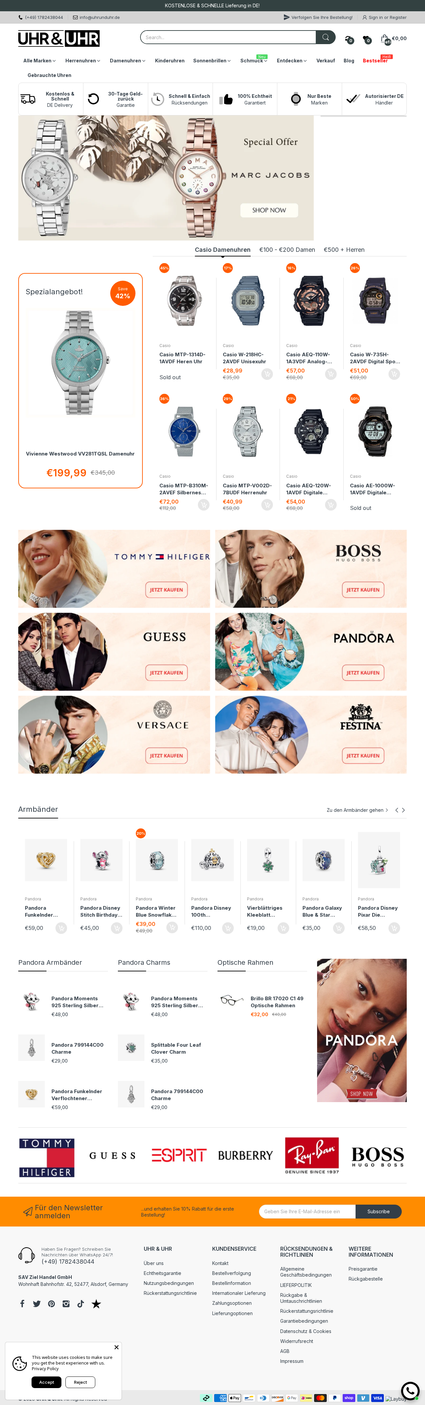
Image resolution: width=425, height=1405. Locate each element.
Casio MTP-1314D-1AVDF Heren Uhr (182, 358)
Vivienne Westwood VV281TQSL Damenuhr (80, 454)
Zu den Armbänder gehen (355, 810)
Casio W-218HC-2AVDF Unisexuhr (244, 358)
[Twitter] (37, 1304)
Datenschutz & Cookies (305, 1331)
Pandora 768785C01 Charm (372, 911)
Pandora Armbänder (50, 962)
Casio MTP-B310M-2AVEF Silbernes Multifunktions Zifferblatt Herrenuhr (183, 489)
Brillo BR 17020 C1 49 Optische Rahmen (277, 1002)
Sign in (376, 17)
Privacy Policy (45, 1368)
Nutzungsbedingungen (169, 1283)
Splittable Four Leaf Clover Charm (176, 1048)
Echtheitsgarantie (162, 1273)
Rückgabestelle (366, 1279)
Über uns (154, 1263)
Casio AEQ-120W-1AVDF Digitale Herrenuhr (308, 489)
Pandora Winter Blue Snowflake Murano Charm (100, 911)
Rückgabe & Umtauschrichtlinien (301, 1298)
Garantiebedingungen (304, 1321)
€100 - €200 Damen (287, 249)
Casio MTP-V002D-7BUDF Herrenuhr (247, 489)
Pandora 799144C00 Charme (77, 1048)
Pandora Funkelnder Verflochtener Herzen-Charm (76, 1095)
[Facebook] (22, 1304)
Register (398, 17)
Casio (165, 345)
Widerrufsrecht (296, 1341)
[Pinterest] (51, 1304)
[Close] (116, 1347)
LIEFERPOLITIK (296, 1285)
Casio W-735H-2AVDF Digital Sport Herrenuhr (375, 358)
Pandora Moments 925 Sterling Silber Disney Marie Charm (77, 1002)
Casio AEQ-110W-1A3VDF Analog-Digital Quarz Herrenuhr (308, 358)
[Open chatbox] (410, 1391)
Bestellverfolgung (231, 1273)
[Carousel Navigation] (400, 810)
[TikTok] (81, 1304)
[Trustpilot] (96, 1304)
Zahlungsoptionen (232, 1303)
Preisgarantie (363, 1269)
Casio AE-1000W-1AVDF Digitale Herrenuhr (372, 489)
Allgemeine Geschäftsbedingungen (306, 1272)
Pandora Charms (144, 962)
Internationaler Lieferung (239, 1293)
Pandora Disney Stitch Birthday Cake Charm (45, 911)
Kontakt (220, 1263)
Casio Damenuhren (223, 249)
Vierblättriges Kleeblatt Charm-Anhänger (209, 911)
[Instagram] (66, 1304)
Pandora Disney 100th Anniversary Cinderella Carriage (156, 911)
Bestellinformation (231, 1283)
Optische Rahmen (245, 962)
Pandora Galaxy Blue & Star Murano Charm (267, 911)
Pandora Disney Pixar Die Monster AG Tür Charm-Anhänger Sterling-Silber (322, 911)
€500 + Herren (344, 249)
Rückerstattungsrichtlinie (170, 1293)
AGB (285, 1351)
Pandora (33, 898)
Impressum (291, 1361)
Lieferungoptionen (232, 1313)
